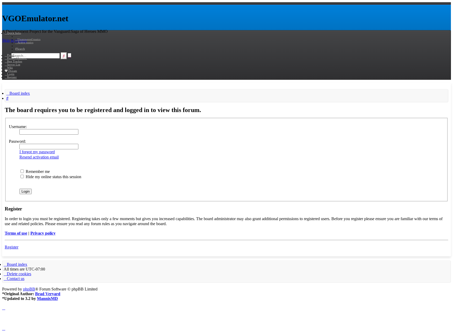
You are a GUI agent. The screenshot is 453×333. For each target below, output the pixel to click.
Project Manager (17, 58)
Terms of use (16, 233)
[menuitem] (27, 39)
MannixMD (47, 298)
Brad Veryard (47, 294)
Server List (13, 64)
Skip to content (14, 40)
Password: (17, 141)
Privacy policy (43, 233)
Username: (18, 126)
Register (11, 247)
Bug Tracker (14, 61)
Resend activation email (39, 157)
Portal (10, 55)
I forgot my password (37, 152)
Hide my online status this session (53, 177)
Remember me (37, 171)
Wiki (10, 67)
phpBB (29, 289)
